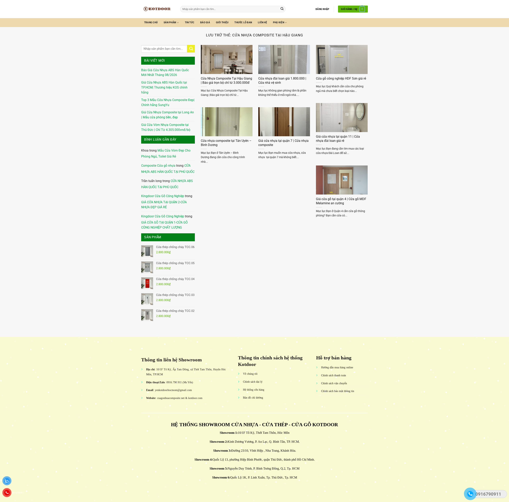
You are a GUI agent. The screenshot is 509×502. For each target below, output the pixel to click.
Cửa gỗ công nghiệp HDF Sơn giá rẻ (341, 78)
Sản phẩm (170, 22)
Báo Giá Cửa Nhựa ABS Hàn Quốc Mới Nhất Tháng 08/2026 (165, 72)
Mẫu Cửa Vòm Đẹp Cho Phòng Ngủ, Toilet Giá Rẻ (165, 154)
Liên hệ (262, 22)
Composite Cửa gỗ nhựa (158, 165)
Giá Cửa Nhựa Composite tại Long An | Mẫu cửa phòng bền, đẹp (167, 115)
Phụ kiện (278, 22)
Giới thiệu (222, 22)
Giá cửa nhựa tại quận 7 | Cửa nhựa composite (283, 143)
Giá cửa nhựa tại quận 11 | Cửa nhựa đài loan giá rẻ (338, 139)
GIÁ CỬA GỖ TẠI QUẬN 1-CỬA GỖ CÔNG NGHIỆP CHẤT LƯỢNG (164, 225)
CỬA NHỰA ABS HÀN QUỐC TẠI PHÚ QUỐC (167, 169)
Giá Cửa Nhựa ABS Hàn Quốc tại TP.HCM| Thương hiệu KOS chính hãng (164, 87)
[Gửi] (282, 9)
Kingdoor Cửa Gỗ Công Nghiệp (162, 196)
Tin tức (189, 22)
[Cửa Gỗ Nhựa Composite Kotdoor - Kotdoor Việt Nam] (157, 9)
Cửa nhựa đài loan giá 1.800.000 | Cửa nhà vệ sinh (282, 81)
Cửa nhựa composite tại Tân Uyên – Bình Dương (226, 143)
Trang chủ (151, 22)
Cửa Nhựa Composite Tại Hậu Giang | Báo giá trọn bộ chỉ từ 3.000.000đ (226, 81)
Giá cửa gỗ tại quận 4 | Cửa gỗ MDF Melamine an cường (341, 201)
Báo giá (205, 22)
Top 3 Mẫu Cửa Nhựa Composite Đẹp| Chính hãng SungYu (167, 102)
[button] (322, 9)
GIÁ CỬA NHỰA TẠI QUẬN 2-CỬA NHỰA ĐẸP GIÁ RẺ (164, 204)
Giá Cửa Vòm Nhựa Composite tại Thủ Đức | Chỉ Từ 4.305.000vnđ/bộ (165, 127)
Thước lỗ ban (243, 22)
